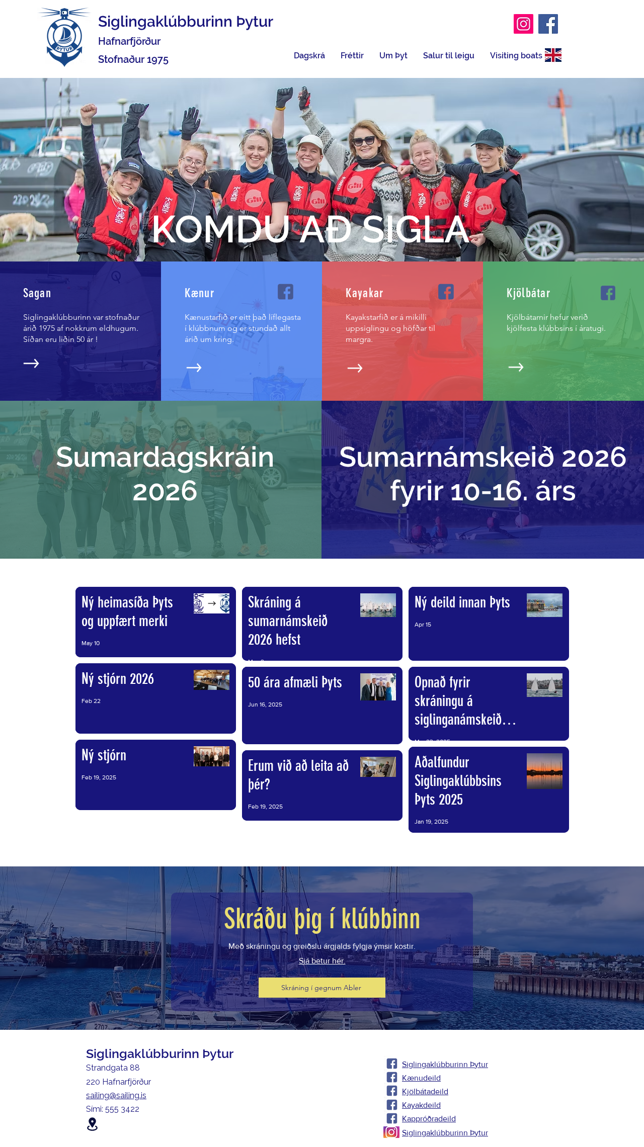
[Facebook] (548, 24)
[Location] (92, 1124)
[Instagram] (523, 24)
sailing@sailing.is (116, 1095)
